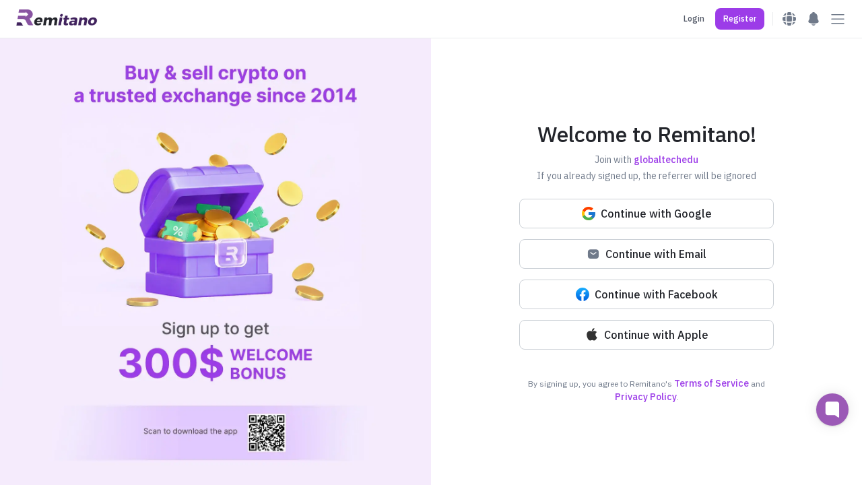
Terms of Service (711, 383)
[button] (739, 19)
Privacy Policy (646, 397)
